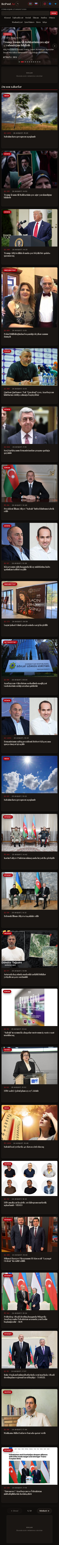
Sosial (28, 17)
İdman (36, 17)
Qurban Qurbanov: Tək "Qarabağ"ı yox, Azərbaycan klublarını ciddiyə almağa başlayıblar (29, 393)
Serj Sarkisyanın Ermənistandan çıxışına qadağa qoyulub (27, 451)
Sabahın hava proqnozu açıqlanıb (20, 136)
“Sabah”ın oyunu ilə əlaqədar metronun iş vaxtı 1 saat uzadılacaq (29, 1033)
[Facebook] (50, 4)
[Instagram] (45, 4)
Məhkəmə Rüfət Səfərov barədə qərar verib (25, 1433)
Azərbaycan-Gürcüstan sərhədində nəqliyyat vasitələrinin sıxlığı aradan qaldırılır (25, 684)
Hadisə (44, 17)
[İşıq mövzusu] (18, 4)
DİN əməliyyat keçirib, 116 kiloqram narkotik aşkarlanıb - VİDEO (25, 1203)
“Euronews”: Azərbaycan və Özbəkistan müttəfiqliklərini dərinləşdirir (23, 1492)
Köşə (45, 22)
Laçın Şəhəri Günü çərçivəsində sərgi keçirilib (26, 625)
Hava (38, 22)
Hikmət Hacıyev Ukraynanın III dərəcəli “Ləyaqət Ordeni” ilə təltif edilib (27, 1259)
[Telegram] (55, 4)
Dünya (52, 17)
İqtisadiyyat (18, 17)
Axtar (54, 13)
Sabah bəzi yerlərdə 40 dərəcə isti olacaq (24, 1147)
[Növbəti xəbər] (54, 46)
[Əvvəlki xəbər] (4, 46)
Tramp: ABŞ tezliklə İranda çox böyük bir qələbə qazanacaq (27, 254)
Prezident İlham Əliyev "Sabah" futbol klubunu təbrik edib (29, 510)
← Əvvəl (14, 1511)
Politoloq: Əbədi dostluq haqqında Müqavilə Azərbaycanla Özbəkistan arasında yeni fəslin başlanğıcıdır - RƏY (25, 1319)
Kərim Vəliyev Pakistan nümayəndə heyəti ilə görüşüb (29, 858)
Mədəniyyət (17, 22)
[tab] (19, 61)
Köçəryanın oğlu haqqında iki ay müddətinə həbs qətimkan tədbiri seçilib (27, 568)
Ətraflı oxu (10, 57)
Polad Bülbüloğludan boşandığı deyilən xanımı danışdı (26, 335)
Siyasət (7, 17)
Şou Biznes (29, 22)
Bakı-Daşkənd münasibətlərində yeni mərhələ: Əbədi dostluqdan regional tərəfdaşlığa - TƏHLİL (29, 1376)
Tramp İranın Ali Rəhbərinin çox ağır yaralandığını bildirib (26, 43)
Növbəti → (44, 1511)
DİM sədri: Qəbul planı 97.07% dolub (21, 1091)
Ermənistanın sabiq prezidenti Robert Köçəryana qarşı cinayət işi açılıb (27, 742)
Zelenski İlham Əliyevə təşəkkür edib (21, 916)
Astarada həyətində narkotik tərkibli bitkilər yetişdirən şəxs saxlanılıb (25, 975)
